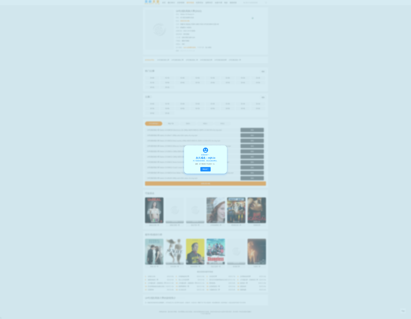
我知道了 (205, 169)
